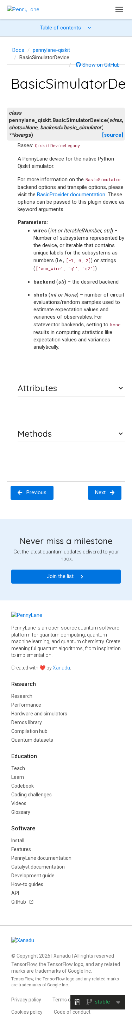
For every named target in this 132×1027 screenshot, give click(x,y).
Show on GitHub (100, 65)
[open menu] (119, 9)
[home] (23, 9)
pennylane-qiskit (51, 50)
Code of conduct (72, 1012)
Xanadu (61, 668)
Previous (36, 492)
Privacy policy (26, 999)
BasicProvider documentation (71, 194)
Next (100, 492)
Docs (18, 50)
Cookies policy (27, 1012)
